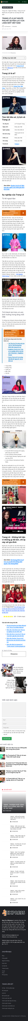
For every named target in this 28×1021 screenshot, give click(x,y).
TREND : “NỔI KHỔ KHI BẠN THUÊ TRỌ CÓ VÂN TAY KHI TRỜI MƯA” (17, 818)
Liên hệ (4, 993)
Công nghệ (4, 958)
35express (8, 26)
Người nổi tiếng (7, 7)
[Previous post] (2, 670)
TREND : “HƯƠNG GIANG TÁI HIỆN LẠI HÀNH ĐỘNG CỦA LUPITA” (17, 863)
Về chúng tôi (5, 990)
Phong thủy (5, 974)
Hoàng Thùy (17, 86)
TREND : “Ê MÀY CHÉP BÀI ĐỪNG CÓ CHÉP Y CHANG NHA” (17, 873)
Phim (3, 972)
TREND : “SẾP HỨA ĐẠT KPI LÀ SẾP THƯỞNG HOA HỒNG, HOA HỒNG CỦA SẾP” (18, 827)
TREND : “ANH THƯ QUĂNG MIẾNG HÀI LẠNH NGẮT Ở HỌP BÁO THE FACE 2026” (17, 853)
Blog (3, 955)
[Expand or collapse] (24, 58)
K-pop (3, 971)
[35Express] (4, 2)
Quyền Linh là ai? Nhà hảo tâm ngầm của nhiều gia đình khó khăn (14, 187)
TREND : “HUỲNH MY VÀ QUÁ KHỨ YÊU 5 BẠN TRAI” (18, 844)
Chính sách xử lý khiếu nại (8, 1006)
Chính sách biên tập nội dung (9, 1000)
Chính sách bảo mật (6, 998)
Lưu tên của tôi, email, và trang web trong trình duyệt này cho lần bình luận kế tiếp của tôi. (14, 732)
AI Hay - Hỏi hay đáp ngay (8, 988)
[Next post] (26, 685)
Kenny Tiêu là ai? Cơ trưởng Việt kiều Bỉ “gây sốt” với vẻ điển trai (15, 359)
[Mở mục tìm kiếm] (19, 2)
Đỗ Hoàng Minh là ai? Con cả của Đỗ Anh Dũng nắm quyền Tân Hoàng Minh (14, 561)
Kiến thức (4, 963)
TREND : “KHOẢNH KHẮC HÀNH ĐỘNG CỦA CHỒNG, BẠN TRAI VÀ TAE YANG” (13, 806)
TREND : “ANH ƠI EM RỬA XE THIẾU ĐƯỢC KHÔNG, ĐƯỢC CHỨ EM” (17, 882)
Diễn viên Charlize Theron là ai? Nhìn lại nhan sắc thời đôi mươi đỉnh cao (16, 640)
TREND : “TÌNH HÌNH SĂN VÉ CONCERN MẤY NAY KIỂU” (17, 836)
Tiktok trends (5, 968)
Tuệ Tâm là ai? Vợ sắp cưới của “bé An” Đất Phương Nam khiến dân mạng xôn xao (16, 345)
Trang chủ (4, 10)
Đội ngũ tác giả (5, 995)
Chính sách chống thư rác (8, 1008)
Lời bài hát (4, 966)
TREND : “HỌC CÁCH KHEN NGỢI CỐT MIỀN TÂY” (17, 891)
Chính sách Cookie (6, 1003)
